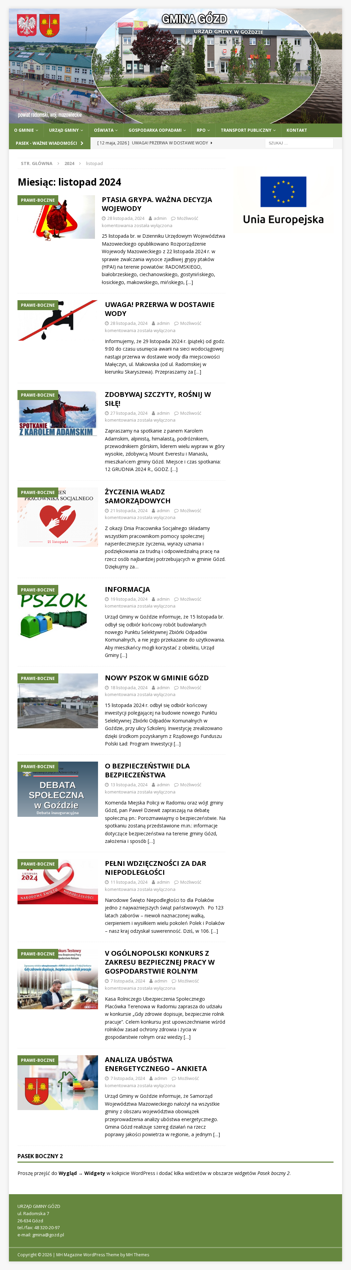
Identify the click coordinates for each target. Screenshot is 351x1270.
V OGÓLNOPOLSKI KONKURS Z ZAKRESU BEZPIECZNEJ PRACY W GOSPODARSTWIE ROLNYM (160, 962)
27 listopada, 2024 (128, 413)
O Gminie (24, 130)
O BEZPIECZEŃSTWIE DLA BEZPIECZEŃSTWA (147, 770)
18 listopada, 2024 (128, 687)
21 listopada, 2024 (128, 510)
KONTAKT (297, 130)
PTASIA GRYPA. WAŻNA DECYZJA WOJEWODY (157, 204)
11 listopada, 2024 (128, 882)
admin (160, 218)
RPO (201, 130)
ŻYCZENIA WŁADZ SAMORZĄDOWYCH (138, 496)
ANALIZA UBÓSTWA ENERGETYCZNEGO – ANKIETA (156, 1064)
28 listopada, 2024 (125, 218)
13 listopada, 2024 (128, 784)
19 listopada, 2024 (128, 599)
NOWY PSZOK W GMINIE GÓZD (157, 677)
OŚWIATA (103, 130)
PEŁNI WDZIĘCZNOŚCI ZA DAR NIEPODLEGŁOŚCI (155, 868)
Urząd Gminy (64, 130)
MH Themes (137, 1255)
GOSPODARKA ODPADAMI (155, 130)
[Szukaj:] (299, 142)
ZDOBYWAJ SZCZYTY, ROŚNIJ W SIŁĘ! (158, 399)
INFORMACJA (127, 589)
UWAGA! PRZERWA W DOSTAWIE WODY (160, 309)
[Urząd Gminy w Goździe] (175, 119)
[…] (189, 282)
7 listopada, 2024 (127, 981)
